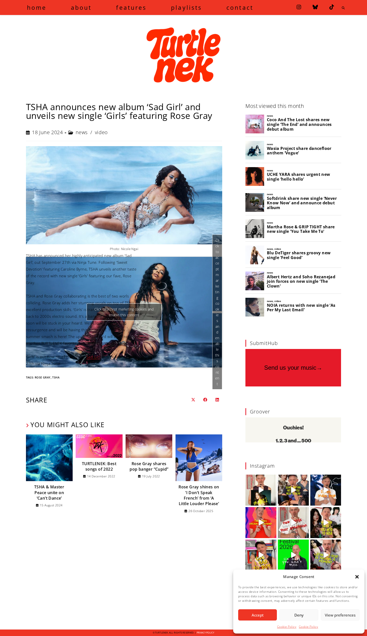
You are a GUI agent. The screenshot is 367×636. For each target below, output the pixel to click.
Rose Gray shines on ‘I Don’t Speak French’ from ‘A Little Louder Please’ (199, 495)
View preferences (340, 615)
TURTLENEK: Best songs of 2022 (99, 466)
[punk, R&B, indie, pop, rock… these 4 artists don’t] (293, 490)
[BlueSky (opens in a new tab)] (315, 7)
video (101, 132)
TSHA (55, 377)
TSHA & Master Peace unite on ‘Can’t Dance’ (49, 492)
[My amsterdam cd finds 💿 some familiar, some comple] (260, 555)
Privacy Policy (205, 632)
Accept (258, 615)
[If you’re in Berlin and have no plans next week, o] (293, 555)
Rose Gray (43, 377)
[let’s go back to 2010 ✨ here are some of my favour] (325, 490)
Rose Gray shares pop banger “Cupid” (149, 466)
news (82, 132)
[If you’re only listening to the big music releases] (293, 522)
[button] (357, 576)
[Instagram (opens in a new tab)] (299, 7)
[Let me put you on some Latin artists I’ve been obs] (325, 555)
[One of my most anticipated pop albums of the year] (260, 490)
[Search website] (343, 8)
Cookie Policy (286, 627)
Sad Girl (93, 356)
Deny (299, 615)
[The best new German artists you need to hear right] (325, 522)
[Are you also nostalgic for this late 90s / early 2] (260, 522)
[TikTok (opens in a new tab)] (331, 7)
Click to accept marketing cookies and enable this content (217, 312)
